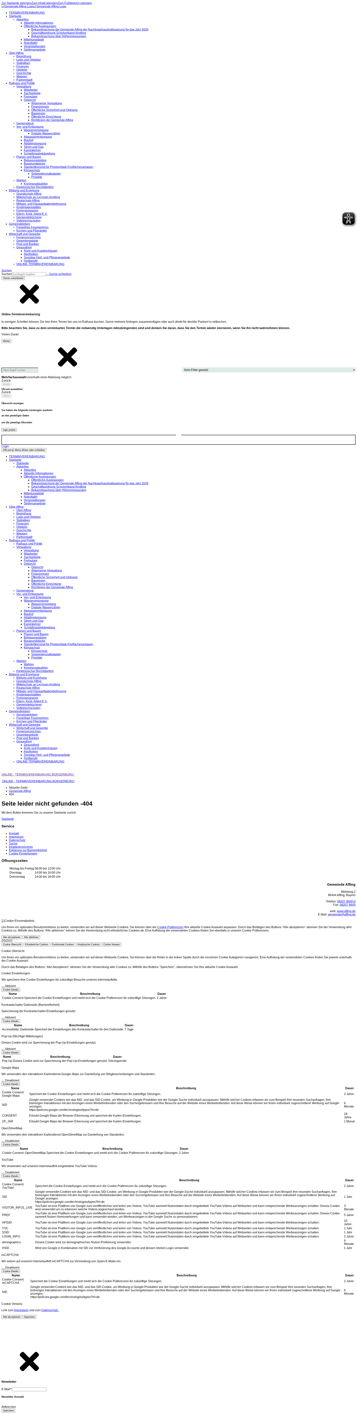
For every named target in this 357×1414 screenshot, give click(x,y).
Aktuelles (30, 470)
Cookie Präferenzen (170, 927)
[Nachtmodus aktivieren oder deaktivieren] (178, 437)
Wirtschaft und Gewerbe (32, 728)
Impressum (21, 1310)
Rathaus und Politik (29, 543)
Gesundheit (31, 744)
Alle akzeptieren (11, 937)
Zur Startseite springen (16, 3)
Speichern (29, 1316)
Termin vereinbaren (13, 278)
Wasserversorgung (43, 604)
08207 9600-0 (346, 901)
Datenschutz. (50, 1310)
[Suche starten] (47, 275)
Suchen (6, 274)
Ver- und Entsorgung (37, 597)
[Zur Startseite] (33, 6)
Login (5, 446)
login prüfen (9, 430)
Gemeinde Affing (20, 791)
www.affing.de (346, 911)
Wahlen (29, 664)
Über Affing (23, 510)
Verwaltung (31, 550)
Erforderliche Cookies (36, 944)
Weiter (6, 341)
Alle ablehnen (31, 937)
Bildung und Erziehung (31, 677)
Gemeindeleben (27, 714)
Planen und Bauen (36, 634)
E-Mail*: (6, 1389)
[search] (29, 274)
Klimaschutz (39, 651)
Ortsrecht (37, 567)
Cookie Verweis (111, 944)
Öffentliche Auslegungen (47, 480)
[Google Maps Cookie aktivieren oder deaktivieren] (2, 1081)
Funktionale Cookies (63, 944)
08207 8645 (348, 904)
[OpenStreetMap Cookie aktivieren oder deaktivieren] (2, 1141)
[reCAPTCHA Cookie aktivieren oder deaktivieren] (2, 1268)
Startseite (22, 463)
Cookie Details (11, 989)
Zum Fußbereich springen (75, 3)
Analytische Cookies (89, 944)
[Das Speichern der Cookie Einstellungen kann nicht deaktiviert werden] (2, 987)
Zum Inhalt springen (44, 3)
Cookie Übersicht (12, 944)
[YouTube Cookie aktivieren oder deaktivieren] (2, 1173)
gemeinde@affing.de (342, 914)
